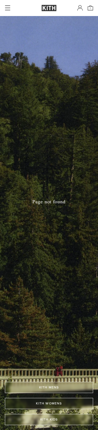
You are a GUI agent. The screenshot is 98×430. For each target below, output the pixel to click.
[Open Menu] (7, 8)
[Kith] (49, 8)
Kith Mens (49, 387)
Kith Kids (49, 419)
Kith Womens (49, 403)
